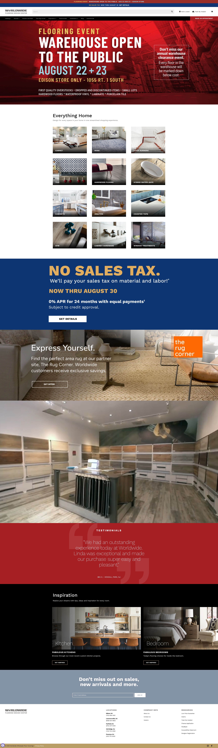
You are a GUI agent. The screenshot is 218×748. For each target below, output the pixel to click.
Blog (82, 18)
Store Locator (185, 11)
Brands (16, 18)
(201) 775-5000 (110, 736)
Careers (146, 720)
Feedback (184, 727)
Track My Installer (200, 11)
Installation (73, 18)
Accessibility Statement (188, 730)
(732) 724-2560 (110, 731)
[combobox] (103, 12)
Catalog (7, 18)
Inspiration (51, 18)
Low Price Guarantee (187, 713)
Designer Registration (188, 733)
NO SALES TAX (94, 5)
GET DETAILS (124, 5)
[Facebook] (211, 746)
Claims (183, 717)
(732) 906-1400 (110, 715)
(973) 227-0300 (110, 726)
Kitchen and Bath (27, 18)
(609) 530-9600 (111, 720)
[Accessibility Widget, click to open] (3, 745)
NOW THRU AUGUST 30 (109, 5)
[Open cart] (212, 12)
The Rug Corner (40, 18)
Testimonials (63, 18)
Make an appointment (204, 18)
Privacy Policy (39, 746)
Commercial (90, 18)
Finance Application (187, 723)
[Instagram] (208, 746)
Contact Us (147, 717)
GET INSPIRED (60, 662)
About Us (146, 713)
